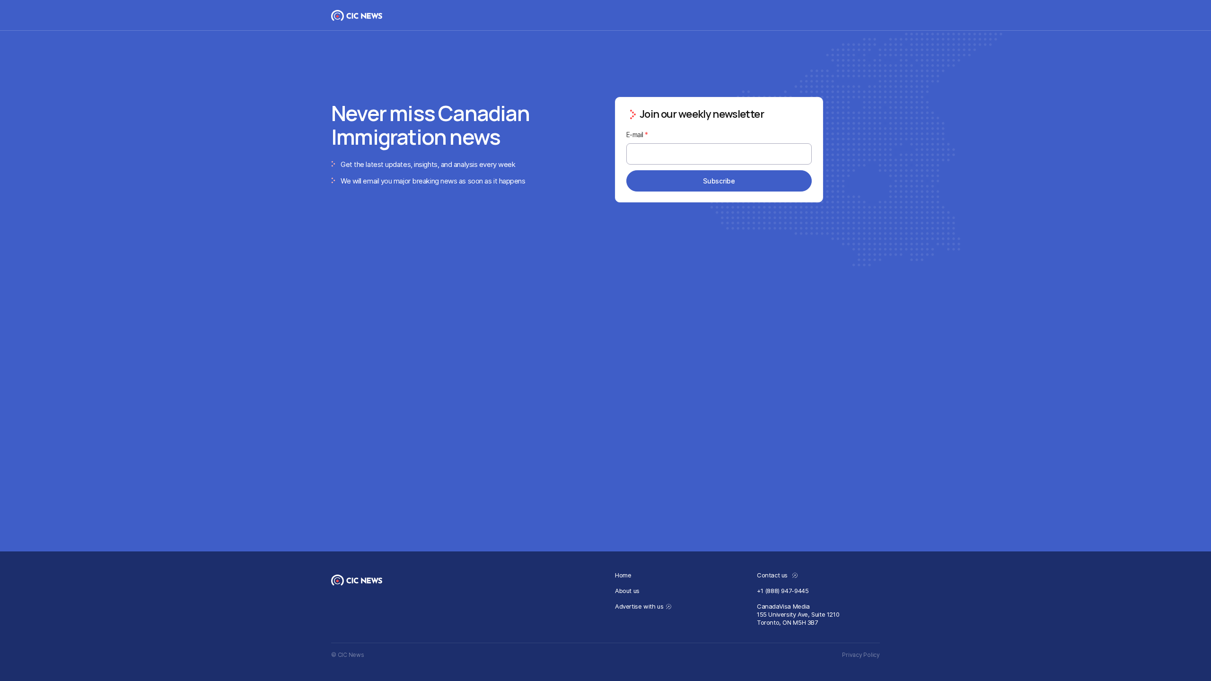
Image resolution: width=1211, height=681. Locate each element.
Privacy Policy (861, 654)
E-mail (637, 135)
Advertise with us (639, 606)
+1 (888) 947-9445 (782, 590)
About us (627, 590)
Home (623, 575)
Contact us (773, 575)
